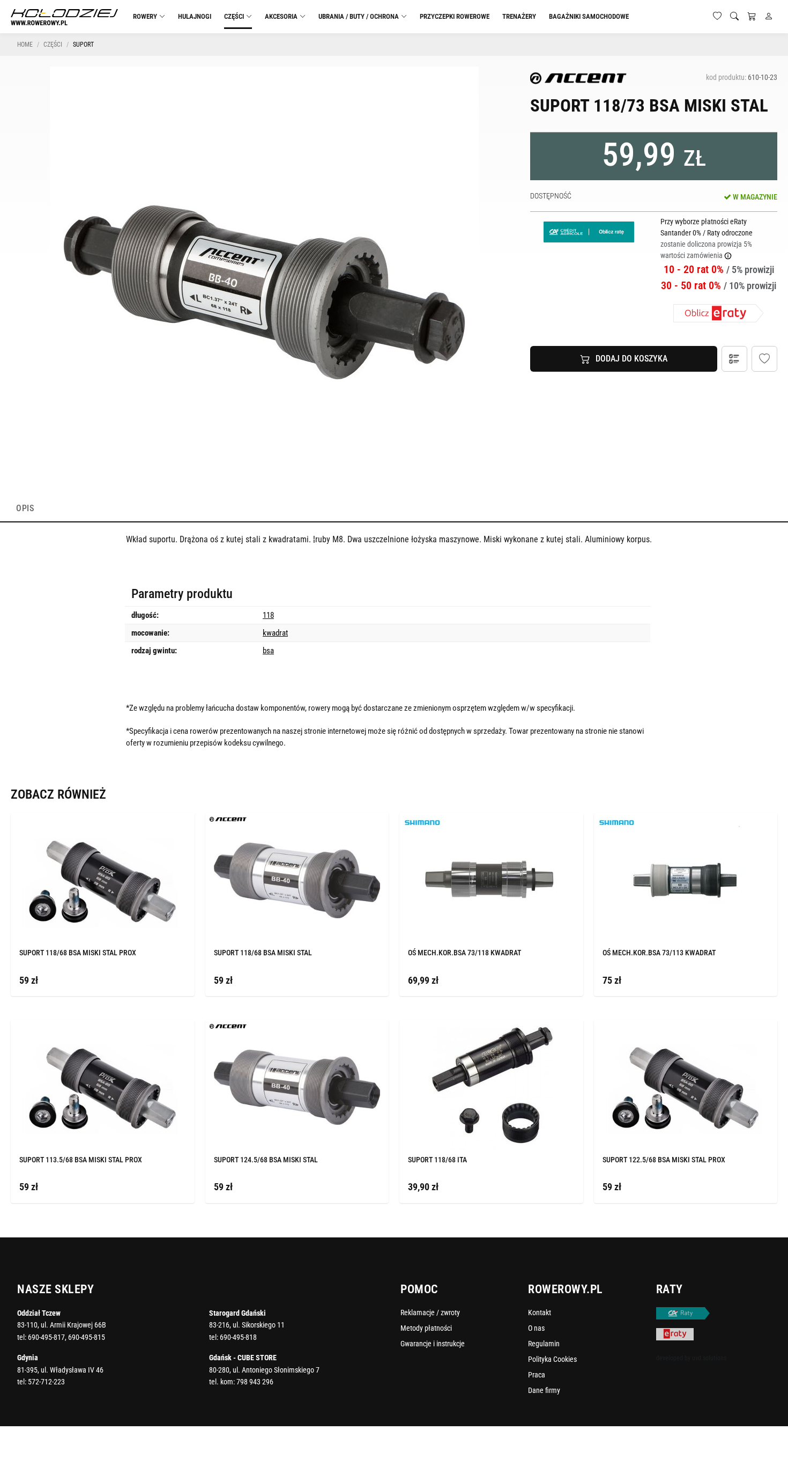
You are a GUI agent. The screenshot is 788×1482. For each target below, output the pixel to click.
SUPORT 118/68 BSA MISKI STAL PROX (77, 952)
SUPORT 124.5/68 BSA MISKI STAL (266, 1159)
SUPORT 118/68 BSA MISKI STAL (263, 952)
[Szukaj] (734, 16)
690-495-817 (46, 1337)
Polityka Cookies (552, 1359)
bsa (268, 650)
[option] (264, 281)
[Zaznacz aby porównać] (170, 822)
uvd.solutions (709, 1358)
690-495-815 (86, 1337)
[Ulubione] (717, 16)
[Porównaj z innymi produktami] (734, 359)
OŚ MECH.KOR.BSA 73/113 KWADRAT (659, 952)
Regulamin (544, 1343)
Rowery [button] (145, 16)
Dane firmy (544, 1390)
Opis (25, 508)
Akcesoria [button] (281, 16)
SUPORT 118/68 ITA (437, 1159)
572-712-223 (46, 1381)
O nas (536, 1328)
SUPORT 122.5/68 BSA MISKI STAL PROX (664, 1159)
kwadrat (275, 633)
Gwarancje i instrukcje (432, 1343)
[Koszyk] (751, 16)
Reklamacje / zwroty (430, 1312)
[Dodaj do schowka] (182, 823)
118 (268, 615)
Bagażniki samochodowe (589, 16)
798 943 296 (254, 1381)
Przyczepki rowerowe (454, 16)
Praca (536, 1374)
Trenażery (519, 16)
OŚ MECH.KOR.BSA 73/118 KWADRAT (464, 952)
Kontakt (539, 1312)
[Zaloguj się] (768, 16)
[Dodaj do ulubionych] (764, 359)
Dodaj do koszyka (631, 358)
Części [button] (234, 16)
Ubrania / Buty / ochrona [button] (358, 16)
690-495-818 (238, 1337)
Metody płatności (426, 1328)
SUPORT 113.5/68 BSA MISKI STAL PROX (80, 1159)
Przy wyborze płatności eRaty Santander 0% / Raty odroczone (706, 238)
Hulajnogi (194, 16)
